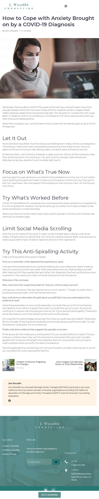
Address (75, 470)
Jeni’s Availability (49, 495)
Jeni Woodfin (12, 31)
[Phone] (66, 461)
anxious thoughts (53, 348)
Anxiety (27, 31)
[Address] (66, 470)
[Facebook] (46, 490)
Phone (74, 461)
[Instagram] (53, 490)
